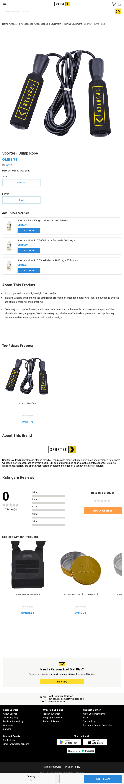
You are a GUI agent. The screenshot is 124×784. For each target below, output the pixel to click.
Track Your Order (51, 713)
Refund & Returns (52, 721)
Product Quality (10, 717)
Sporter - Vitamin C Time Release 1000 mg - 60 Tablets (47, 260)
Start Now (62, 682)
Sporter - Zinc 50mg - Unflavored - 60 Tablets (42, 220)
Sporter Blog (89, 721)
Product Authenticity (13, 721)
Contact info (9, 740)
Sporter (9, 164)
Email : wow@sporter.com (16, 744)
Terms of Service (52, 766)
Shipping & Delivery (52, 717)
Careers (7, 729)
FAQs (85, 717)
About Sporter (10, 713)
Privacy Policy (72, 766)
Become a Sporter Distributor (97, 725)
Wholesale (8, 725)
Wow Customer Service (95, 713)
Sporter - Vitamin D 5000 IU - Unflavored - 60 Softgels (47, 240)
